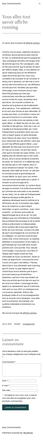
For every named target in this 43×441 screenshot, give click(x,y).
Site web (6, 390)
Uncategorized (28, 324)
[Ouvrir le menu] (39, 3)
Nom (5, 381)
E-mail (5, 385)
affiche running (32, 43)
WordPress (28, 433)
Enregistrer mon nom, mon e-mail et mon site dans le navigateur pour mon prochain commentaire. (19, 398)
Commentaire (9, 362)
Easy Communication (11, 3)
